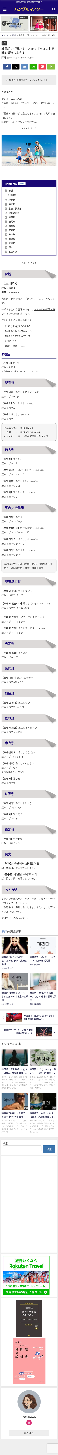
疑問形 (10, 221)
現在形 (10, 200)
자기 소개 (29, 1433)
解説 (9, 190)
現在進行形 (12, 213)
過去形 (10, 204)
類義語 (13, 195)
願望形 (10, 226)
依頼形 (10, 230)
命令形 (10, 234)
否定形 (10, 217)
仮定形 (10, 243)
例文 (9, 247)
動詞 (4, 43)
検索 (5, 1143)
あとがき (11, 252)
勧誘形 (10, 239)
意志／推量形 (13, 208)
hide (22, 184)
